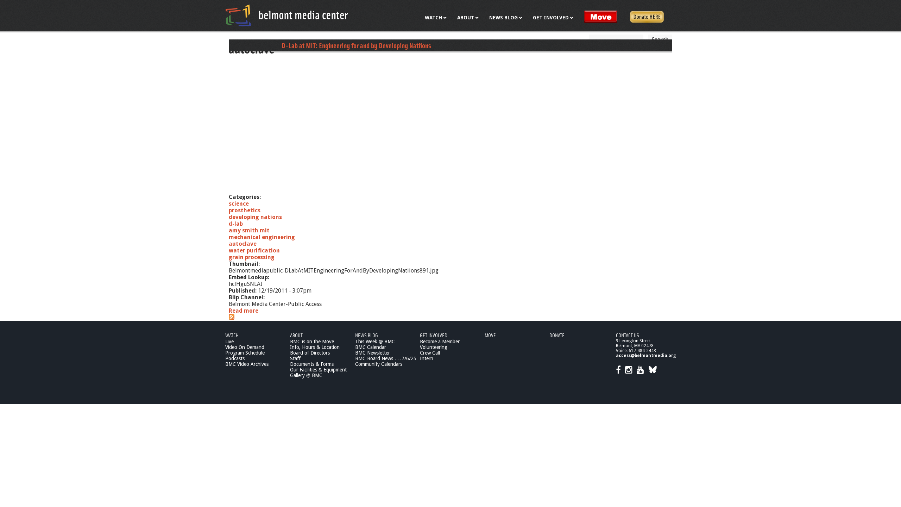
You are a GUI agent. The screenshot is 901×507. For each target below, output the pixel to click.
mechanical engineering (262, 237)
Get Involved (433, 335)
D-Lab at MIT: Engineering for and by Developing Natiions (356, 45)
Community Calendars (378, 364)
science (239, 203)
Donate (557, 335)
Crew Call (430, 353)
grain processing (252, 257)
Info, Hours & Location (315, 347)
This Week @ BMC (375, 341)
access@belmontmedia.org (646, 355)
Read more (243, 310)
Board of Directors (310, 353)
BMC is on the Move (312, 341)
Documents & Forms (312, 364)
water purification (254, 250)
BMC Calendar (370, 347)
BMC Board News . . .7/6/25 (385, 358)
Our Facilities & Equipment (318, 370)
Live (229, 341)
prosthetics (244, 210)
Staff (295, 358)
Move (490, 335)
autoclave (243, 243)
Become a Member (440, 341)
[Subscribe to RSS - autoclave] (231, 317)
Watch (232, 335)
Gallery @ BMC (306, 375)
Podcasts (235, 358)
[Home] (286, 15)
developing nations (255, 217)
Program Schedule (245, 353)
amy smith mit (249, 230)
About (296, 335)
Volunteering (433, 347)
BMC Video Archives (247, 364)
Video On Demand (244, 347)
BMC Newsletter (372, 353)
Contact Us (627, 335)
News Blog (366, 335)
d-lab (236, 223)
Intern (426, 358)
